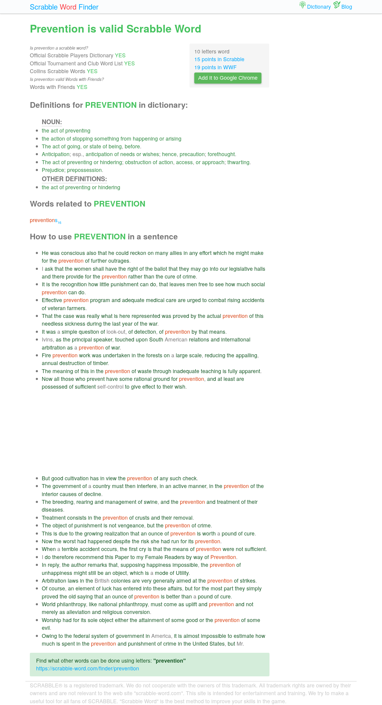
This (47, 533)
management (120, 501)
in (186, 252)
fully (233, 371)
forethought (221, 154)
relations (199, 339)
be (101, 572)
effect (148, 386)
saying (85, 596)
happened (100, 541)
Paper (122, 557)
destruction (72, 363)
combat (217, 300)
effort (205, 252)
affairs (175, 588)
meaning (63, 371)
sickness (75, 323)
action (58, 138)
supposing (133, 564)
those (67, 378)
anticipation (99, 154)
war (153, 323)
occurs (109, 548)
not (112, 525)
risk (145, 541)
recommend (89, 557)
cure (170, 276)
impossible (185, 564)
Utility (182, 572)
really (93, 315)
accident (90, 548)
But (46, 478)
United (200, 643)
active (180, 486)
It (43, 284)
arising (173, 138)
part (228, 588)
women (82, 268)
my (140, 557)
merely (50, 611)
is (48, 284)
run (175, 541)
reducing (215, 355)
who (80, 378)
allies (176, 252)
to (211, 284)
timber (100, 363)
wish (180, 386)
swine (151, 501)
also (91, 252)
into (214, 268)
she (155, 541)
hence (169, 154)
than (149, 276)
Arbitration (54, 580)
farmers (76, 308)
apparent (249, 371)
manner (197, 486)
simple (69, 331)
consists (77, 517)
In (44, 564)
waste (145, 371)
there (58, 276)
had (81, 541)
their (168, 386)
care (171, 300)
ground (161, 378)
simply (254, 588)
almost (191, 635)
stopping (83, 138)
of (61, 130)
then (130, 486)
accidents (253, 300)
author (78, 564)
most (216, 588)
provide (75, 276)
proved (181, 315)
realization (116, 533)
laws (73, 580)
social (258, 284)
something (106, 138)
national (107, 604)
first (133, 548)
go (205, 268)
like (93, 604)
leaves (177, 284)
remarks (97, 564)
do (153, 284)
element (85, 588)
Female (154, 557)
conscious (73, 252)
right (132, 268)
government (67, 486)
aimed (183, 580)
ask (49, 268)
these (159, 588)
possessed (54, 386)
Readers (174, 557)
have (111, 268)
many (161, 252)
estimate (244, 635)
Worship (51, 620)
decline (92, 494)
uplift (191, 604)
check (190, 478)
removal (182, 517)
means (217, 331)
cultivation (77, 478)
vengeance (131, 525)
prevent (96, 378)
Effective (52, 300)
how (93, 284)
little (104, 284)
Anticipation (56, 154)
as (58, 339)
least (229, 378)
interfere (147, 486)
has (94, 478)
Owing (49, 635)
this (259, 315)
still (92, 572)
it (175, 635)
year (127, 323)
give (136, 386)
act (54, 130)
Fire (46, 355)
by (193, 315)
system (99, 635)
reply (53, 564)
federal (81, 635)
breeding (63, 501)
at (220, 378)
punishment (124, 284)
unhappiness (57, 572)
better (173, 596)
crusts (142, 517)
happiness (159, 564)
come (170, 604)
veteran (57, 308)
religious (112, 611)
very (146, 580)
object (60, 525)
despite (121, 541)
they (184, 268)
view (111, 478)
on (151, 252)
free (203, 284)
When (49, 548)
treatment (228, 501)
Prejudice (53, 169)
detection (145, 331)
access (184, 162)
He (45, 252)
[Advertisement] (155, 432)
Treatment (54, 517)
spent (68, 643)
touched (124, 339)
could (122, 252)
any (193, 252)
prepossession (84, 169)
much (243, 284)
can (144, 284)
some (126, 378)
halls (259, 268)
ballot (160, 268)
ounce (155, 533)
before (132, 146)
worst (69, 541)
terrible (70, 548)
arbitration (54, 347)
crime (189, 276)
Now (47, 378)
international (235, 339)
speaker (102, 339)
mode (161, 572)
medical (155, 300)
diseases (52, 509)
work (84, 355)
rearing (84, 501)
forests (154, 355)
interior (50, 494)
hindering (111, 162)
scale (195, 355)
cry (142, 548)
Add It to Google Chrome (228, 78)
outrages (118, 260)
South (156, 339)
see (219, 284)
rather (135, 276)
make (257, 252)
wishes (151, 154)
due (63, 533)
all (56, 378)
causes (68, 494)
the (45, 130)
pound (229, 533)
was (55, 252)
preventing (77, 130)
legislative (241, 268)
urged (194, 300)
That (47, 315)
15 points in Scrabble (219, 59)
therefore (63, 557)
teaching (211, 371)
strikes (247, 580)
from (126, 138)
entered (132, 588)
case (68, 315)
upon (142, 339)
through (162, 371)
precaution (192, 154)
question (89, 331)
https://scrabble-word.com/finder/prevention (87, 668)
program (100, 300)
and (46, 276)
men (192, 284)
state (95, 146)
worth (209, 533)
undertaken (116, 355)
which (220, 252)
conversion (137, 611)
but (151, 525)
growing (93, 533)
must (118, 486)
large (182, 355)
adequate (133, 300)
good (57, 478)
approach (213, 162)
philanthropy (71, 604)
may (196, 268)
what (107, 315)
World (49, 604)
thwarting (238, 162)
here (124, 315)
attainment (151, 620)
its (191, 541)
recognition (74, 284)
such (175, 478)
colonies (121, 580)
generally (164, 580)
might (242, 252)
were (228, 548)
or (161, 138)
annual (50, 363)
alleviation (78, 611)
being (115, 146)
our (224, 268)
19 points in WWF (215, 67)
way (198, 557)
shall (98, 268)
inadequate (186, 371)
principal (82, 339)
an (168, 486)
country (101, 486)
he (111, 252)
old (72, 596)
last (116, 323)
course (57, 588)
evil (46, 627)
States (217, 643)
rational (143, 378)
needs (127, 154)
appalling (246, 355)
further (99, 260)
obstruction (138, 162)
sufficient (85, 386)
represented (146, 315)
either (121, 620)
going (73, 146)
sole (93, 620)
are (182, 300)
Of (44, 588)
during (94, 323)
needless (52, 323)
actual (214, 315)
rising (233, 300)
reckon (138, 252)
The (46, 146)
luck (107, 588)
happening (145, 138)
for (45, 260)
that (102, 252)
